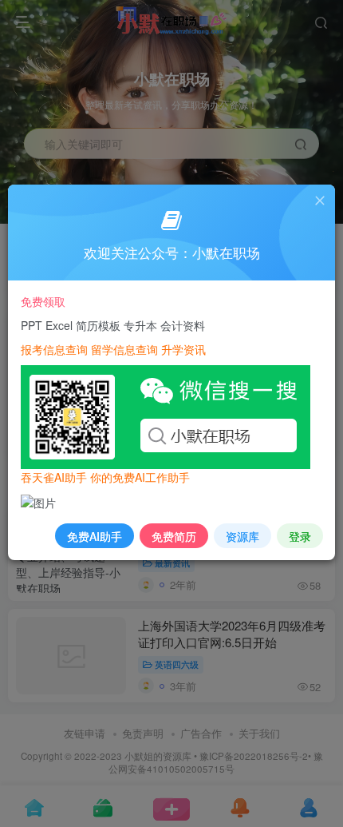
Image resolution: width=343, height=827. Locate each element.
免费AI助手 (94, 536)
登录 (300, 536)
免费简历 (174, 536)
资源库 (242, 536)
